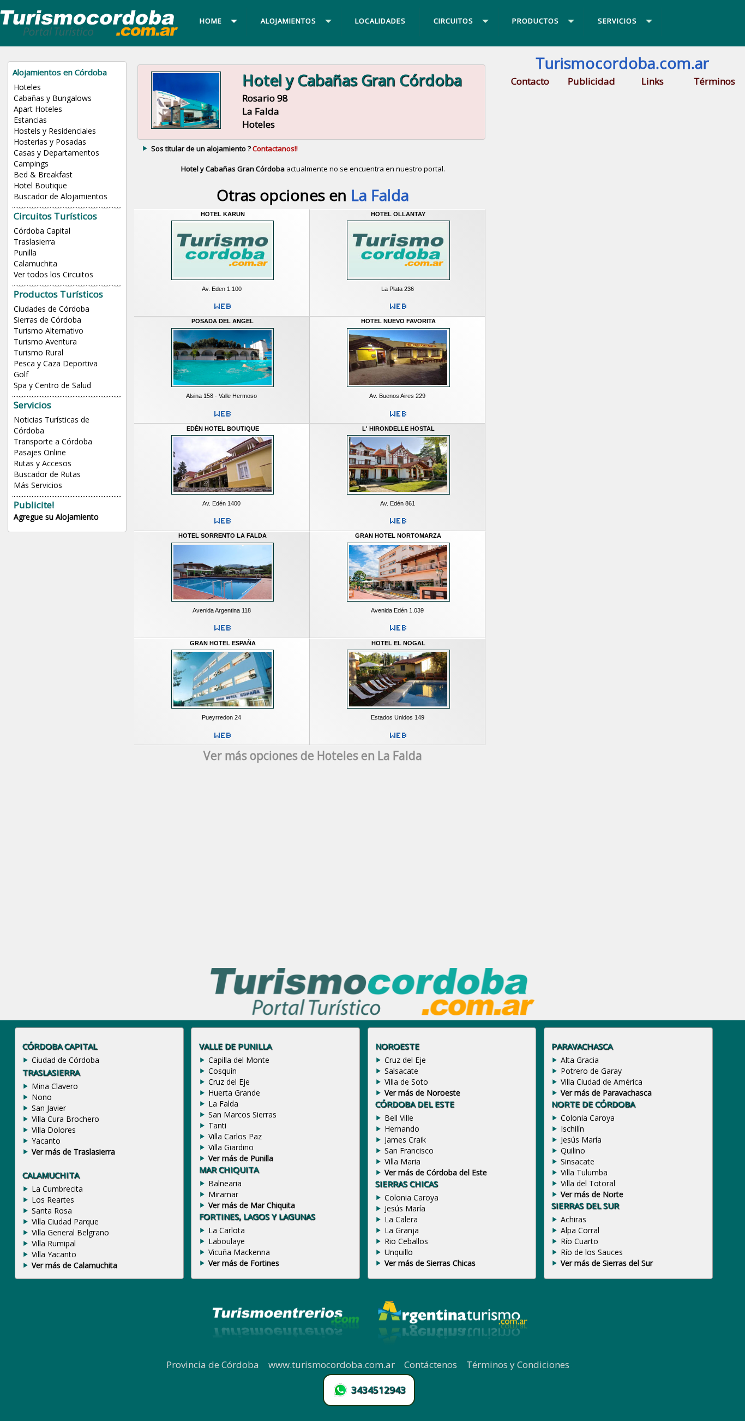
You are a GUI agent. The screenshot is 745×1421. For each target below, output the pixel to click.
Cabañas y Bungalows (53, 98)
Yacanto (46, 1140)
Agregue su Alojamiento (56, 517)
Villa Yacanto (54, 1254)
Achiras (573, 1219)
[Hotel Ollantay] (398, 281)
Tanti (217, 1125)
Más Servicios (38, 485)
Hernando (401, 1128)
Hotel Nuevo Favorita (398, 321)
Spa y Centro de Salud (52, 385)
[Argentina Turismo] (451, 1352)
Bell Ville (398, 1118)
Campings (31, 163)
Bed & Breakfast (43, 174)
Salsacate (401, 1071)
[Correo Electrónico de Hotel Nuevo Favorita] (398, 418)
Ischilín (572, 1128)
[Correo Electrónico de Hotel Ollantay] (398, 310)
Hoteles (27, 87)
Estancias (30, 120)
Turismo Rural (38, 352)
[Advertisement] (313, 866)
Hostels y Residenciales (55, 131)
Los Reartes (53, 1199)
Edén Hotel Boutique (223, 428)
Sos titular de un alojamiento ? (224, 148)
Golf (21, 374)
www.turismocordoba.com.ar (331, 1364)
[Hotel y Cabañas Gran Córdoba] (185, 128)
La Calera (401, 1219)
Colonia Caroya (411, 1197)
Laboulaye (226, 1241)
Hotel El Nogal (398, 643)
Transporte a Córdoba (53, 441)
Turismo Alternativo (48, 330)
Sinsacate (577, 1161)
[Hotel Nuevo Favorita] (398, 388)
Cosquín (222, 1071)
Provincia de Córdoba (212, 1364)
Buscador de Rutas (47, 474)
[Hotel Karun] (222, 281)
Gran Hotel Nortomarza (398, 535)
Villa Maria (402, 1161)
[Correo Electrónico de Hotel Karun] (222, 310)
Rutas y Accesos (42, 463)
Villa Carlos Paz (235, 1136)
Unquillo (398, 1252)
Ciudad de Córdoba (65, 1060)
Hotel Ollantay (398, 214)
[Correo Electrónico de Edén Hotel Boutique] (222, 525)
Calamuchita (35, 263)
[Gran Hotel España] (222, 710)
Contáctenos (430, 1364)
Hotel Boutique (40, 185)
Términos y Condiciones (517, 1364)
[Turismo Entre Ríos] (286, 1352)
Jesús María (404, 1208)
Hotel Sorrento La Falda (222, 535)
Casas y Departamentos (56, 152)
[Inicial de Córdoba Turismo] (89, 35)
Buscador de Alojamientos (60, 196)
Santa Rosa (52, 1210)
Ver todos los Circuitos (53, 274)
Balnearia (225, 1183)
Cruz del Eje (229, 1082)
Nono (42, 1097)
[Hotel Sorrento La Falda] (222, 602)
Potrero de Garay (591, 1071)
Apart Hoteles (38, 109)
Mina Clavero (55, 1086)
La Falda (223, 1103)
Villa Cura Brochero (65, 1119)
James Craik (405, 1139)
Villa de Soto (406, 1082)
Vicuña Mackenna (239, 1252)
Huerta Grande (234, 1092)
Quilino (573, 1150)
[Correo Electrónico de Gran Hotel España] (222, 739)
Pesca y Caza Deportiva (56, 363)
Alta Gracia (580, 1060)
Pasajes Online (40, 452)
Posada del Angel (222, 321)
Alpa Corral (580, 1230)
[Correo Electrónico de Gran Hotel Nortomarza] (398, 632)
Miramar (223, 1194)
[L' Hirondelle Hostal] (398, 495)
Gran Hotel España (223, 643)
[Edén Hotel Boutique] (222, 495)
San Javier (49, 1108)
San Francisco (409, 1150)
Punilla (25, 252)
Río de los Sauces (592, 1252)
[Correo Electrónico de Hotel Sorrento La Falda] (222, 632)
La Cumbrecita (57, 1189)
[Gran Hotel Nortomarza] (398, 602)
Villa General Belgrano (70, 1232)
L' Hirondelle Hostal (398, 428)
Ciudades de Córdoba (51, 309)
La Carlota (226, 1230)
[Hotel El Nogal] (398, 710)
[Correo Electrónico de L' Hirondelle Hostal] (398, 525)
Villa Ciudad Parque (65, 1221)
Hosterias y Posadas (50, 141)
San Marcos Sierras (242, 1114)
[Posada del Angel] (222, 388)
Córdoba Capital (42, 230)
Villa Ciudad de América (601, 1082)
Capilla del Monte (238, 1060)
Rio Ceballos (406, 1241)
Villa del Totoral (588, 1183)
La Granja (401, 1230)
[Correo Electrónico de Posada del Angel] (222, 418)
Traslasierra (34, 241)
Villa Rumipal (54, 1243)
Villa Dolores (54, 1130)
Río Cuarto (579, 1241)
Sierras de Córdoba (47, 319)
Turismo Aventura (45, 341)
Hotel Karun (223, 214)
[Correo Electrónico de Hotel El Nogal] (398, 739)
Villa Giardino (231, 1147)
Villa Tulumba (584, 1172)
